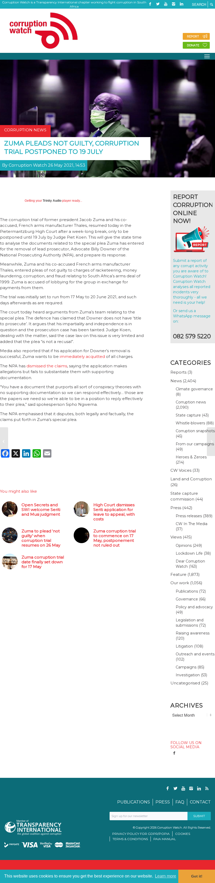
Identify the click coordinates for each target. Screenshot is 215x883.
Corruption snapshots (195, 431)
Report (193, 36)
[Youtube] (166, 4)
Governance (187, 599)
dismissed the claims (46, 365)
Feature (178, 574)
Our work (179, 582)
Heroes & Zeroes (191, 457)
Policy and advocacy (194, 607)
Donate (193, 45)
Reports (178, 372)
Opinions (184, 545)
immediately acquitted (82, 356)
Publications (187, 591)
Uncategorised (185, 682)
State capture (188, 415)
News (176, 380)
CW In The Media (191, 523)
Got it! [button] (196, 876)
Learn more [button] (165, 876)
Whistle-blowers (190, 423)
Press (175, 507)
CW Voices (180, 470)
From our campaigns (195, 444)
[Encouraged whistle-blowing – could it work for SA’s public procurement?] (211, 441)
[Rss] (150, 12)
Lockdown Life (189, 553)
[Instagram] (174, 4)
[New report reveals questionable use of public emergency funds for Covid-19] (4, 441)
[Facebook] (150, 4)
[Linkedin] (181, 4)
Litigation (184, 646)
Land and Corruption (191, 478)
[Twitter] (158, 4)
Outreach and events (195, 654)
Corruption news (191, 402)
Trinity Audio (52, 201)
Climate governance (194, 389)
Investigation (188, 675)
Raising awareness (192, 633)
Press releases (189, 516)
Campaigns (186, 667)
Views (176, 537)
